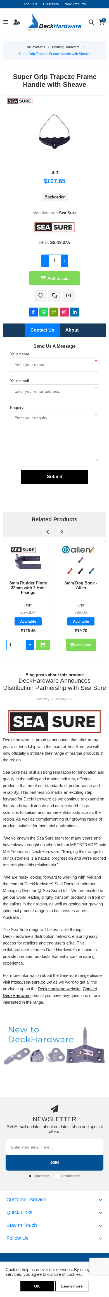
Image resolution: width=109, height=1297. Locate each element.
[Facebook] (33, 312)
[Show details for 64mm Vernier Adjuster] (81, 561)
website (72, 988)
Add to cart (58, 278)
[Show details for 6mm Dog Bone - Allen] (28, 561)
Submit (54, 476)
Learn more (72, 1286)
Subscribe (41, 1176)
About (72, 330)
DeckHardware (51, 988)
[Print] (53, 312)
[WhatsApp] (43, 312)
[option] (28, 599)
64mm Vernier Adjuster (81, 585)
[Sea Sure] (54, 232)
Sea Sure (68, 212)
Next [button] (61, 531)
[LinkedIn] (74, 312)
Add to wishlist (40, 295)
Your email (19, 380)
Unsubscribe (70, 1176)
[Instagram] (64, 312)
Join (54, 1163)
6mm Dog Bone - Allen (28, 585)
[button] (83, 645)
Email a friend (68, 295)
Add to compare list (54, 295)
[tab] (42, 330)
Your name (19, 354)
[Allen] (23, 550)
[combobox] (69, 645)
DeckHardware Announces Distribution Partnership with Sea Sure (54, 684)
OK (37, 1286)
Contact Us (42, 330)
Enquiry (16, 407)
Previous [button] (47, 531)
